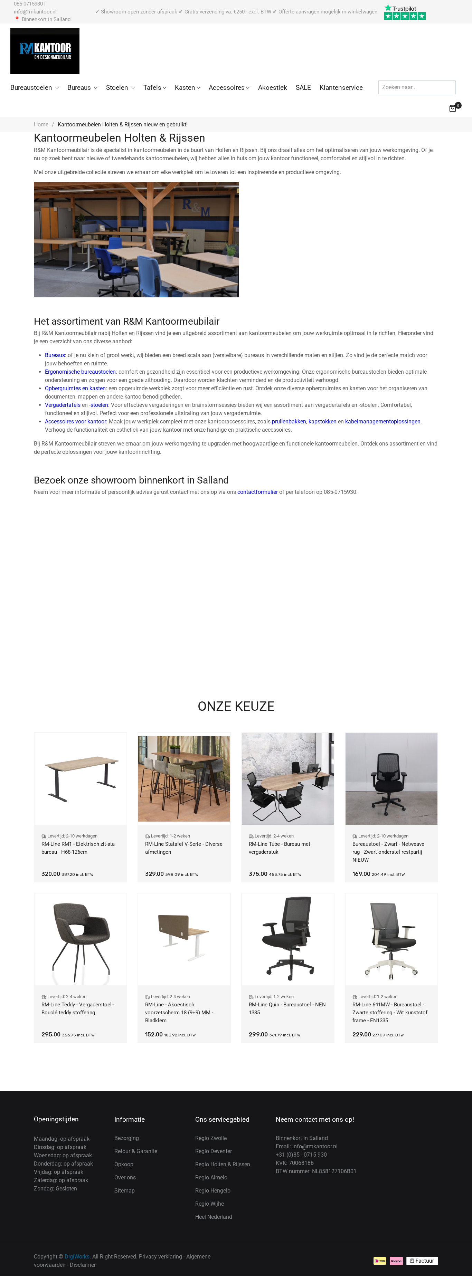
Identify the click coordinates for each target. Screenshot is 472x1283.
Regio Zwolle (211, 1138)
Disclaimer (83, 1265)
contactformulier (257, 492)
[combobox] (417, 87)
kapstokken (323, 421)
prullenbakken (289, 421)
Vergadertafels (63, 405)
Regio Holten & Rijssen (222, 1164)
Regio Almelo (211, 1177)
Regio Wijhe (209, 1203)
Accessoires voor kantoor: (76, 421)
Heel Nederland (213, 1217)
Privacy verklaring (160, 1256)
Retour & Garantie (135, 1151)
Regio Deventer (213, 1151)
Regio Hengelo (212, 1190)
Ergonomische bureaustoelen (80, 371)
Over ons (125, 1177)
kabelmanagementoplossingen (383, 421)
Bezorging (126, 1138)
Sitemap (124, 1190)
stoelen (99, 405)
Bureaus (55, 355)
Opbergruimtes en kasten (75, 388)
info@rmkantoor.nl (35, 12)
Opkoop (123, 1164)
